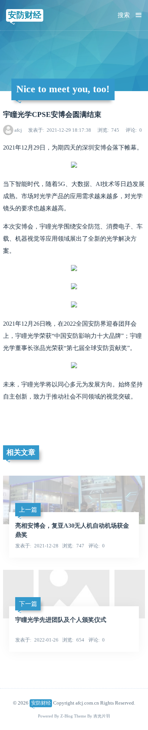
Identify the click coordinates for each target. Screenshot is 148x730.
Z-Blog (66, 716)
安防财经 (24, 15)
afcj (18, 130)
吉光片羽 (101, 716)
